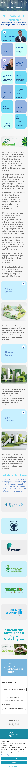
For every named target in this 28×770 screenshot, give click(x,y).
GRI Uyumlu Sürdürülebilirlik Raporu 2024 (14, 697)
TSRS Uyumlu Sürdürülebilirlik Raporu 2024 (14, 700)
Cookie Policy (5, 755)
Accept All (14, 758)
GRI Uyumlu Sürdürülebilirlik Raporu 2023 (14, 708)
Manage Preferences (14, 766)
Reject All (14, 762)
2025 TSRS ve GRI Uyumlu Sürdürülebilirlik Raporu (14, 689)
